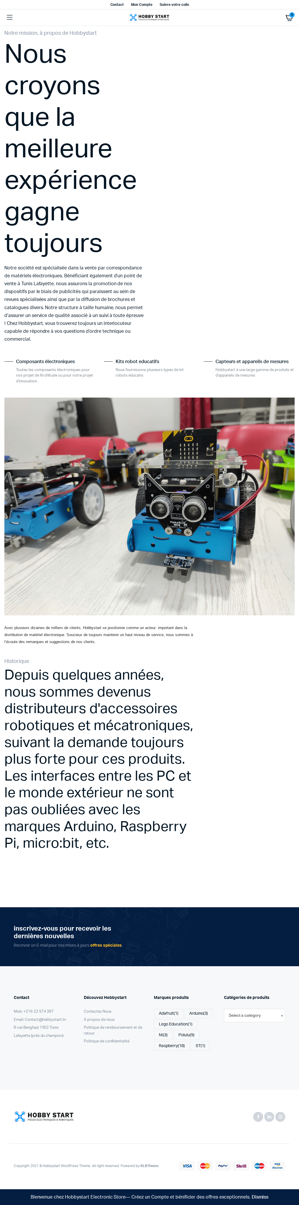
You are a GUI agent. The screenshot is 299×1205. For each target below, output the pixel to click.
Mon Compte (141, 4)
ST (200, 1046)
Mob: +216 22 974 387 (34, 1012)
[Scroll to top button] (289, 1181)
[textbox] (245, 1015)
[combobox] (254, 1015)
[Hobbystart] (149, 17)
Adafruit (168, 1013)
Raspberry (172, 1046)
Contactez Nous (98, 1012)
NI (163, 1035)
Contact (117, 4)
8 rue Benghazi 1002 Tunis (36, 1028)
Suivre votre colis (174, 4)
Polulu (186, 1035)
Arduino (198, 1013)
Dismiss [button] (260, 1197)
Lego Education (175, 1024)
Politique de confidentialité (106, 1041)
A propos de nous (99, 1020)
